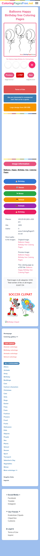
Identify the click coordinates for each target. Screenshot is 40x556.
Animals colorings (10, 353)
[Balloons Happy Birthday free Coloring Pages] (20, 55)
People (6, 437)
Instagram (12, 504)
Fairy (5, 407)
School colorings (10, 357)
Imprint (6, 480)
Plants (6, 443)
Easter (6, 403)
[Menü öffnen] (36, 3)
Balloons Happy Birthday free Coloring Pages (26, 244)
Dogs (6, 400)
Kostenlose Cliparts (15, 515)
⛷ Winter (20, 193)
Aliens (6, 367)
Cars (5, 383)
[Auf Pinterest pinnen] (16, 64)
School (6, 447)
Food (6, 420)
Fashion (7, 413)
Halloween (8, 427)
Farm (5, 410)
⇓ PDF (20, 75)
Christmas (7, 390)
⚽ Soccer (20, 187)
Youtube (11, 501)
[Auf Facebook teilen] (8, 64)
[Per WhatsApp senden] (24, 64)
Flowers (7, 417)
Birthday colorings (11, 350)
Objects (7, 433)
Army (6, 373)
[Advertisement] (20, 136)
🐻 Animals (20, 206)
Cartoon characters (11, 387)
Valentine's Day (9, 460)
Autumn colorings (10, 347)
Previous (9, 75)
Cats (5, 393)
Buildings (7, 380)
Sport (6, 453)
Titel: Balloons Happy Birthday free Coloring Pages (20, 59)
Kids (5, 430)
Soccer (6, 450)
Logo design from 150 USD (20, 107)
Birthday (7, 377)
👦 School (20, 200)
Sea (5, 440)
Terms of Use (20, 89)
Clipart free (12, 518)
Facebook (12, 498)
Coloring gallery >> (11, 337)
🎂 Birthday (20, 181)
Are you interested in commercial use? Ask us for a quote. (20, 98)
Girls (5, 397)
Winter (6, 467)
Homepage (8, 333)
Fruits (6, 423)
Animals (7, 370)
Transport (7, 457)
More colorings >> (10, 470)
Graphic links (9, 477)
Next (31, 75)
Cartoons (11, 521)
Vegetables (8, 464)
